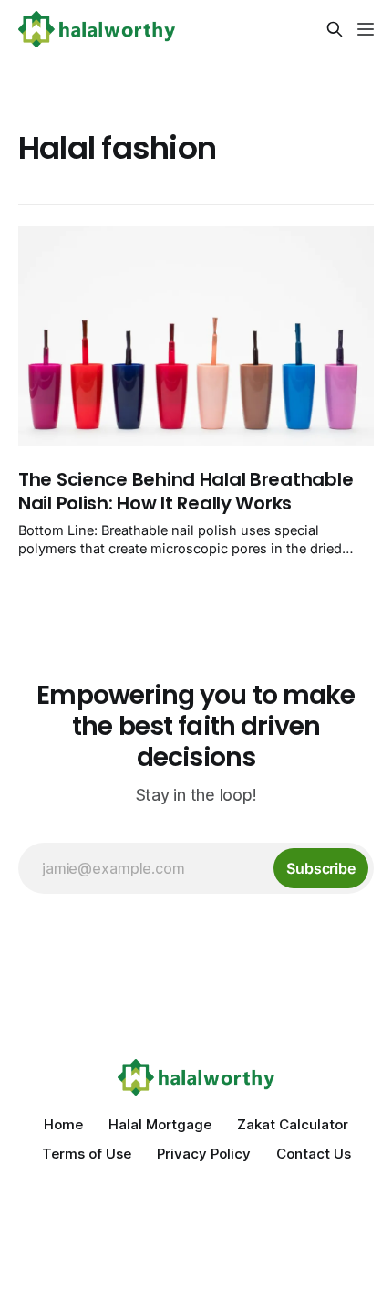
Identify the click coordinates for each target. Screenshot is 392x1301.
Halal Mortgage (159, 1124)
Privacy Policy (204, 1153)
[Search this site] (334, 29)
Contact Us (313, 1153)
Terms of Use (86, 1153)
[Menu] (365, 29)
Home (63, 1124)
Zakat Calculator (292, 1124)
